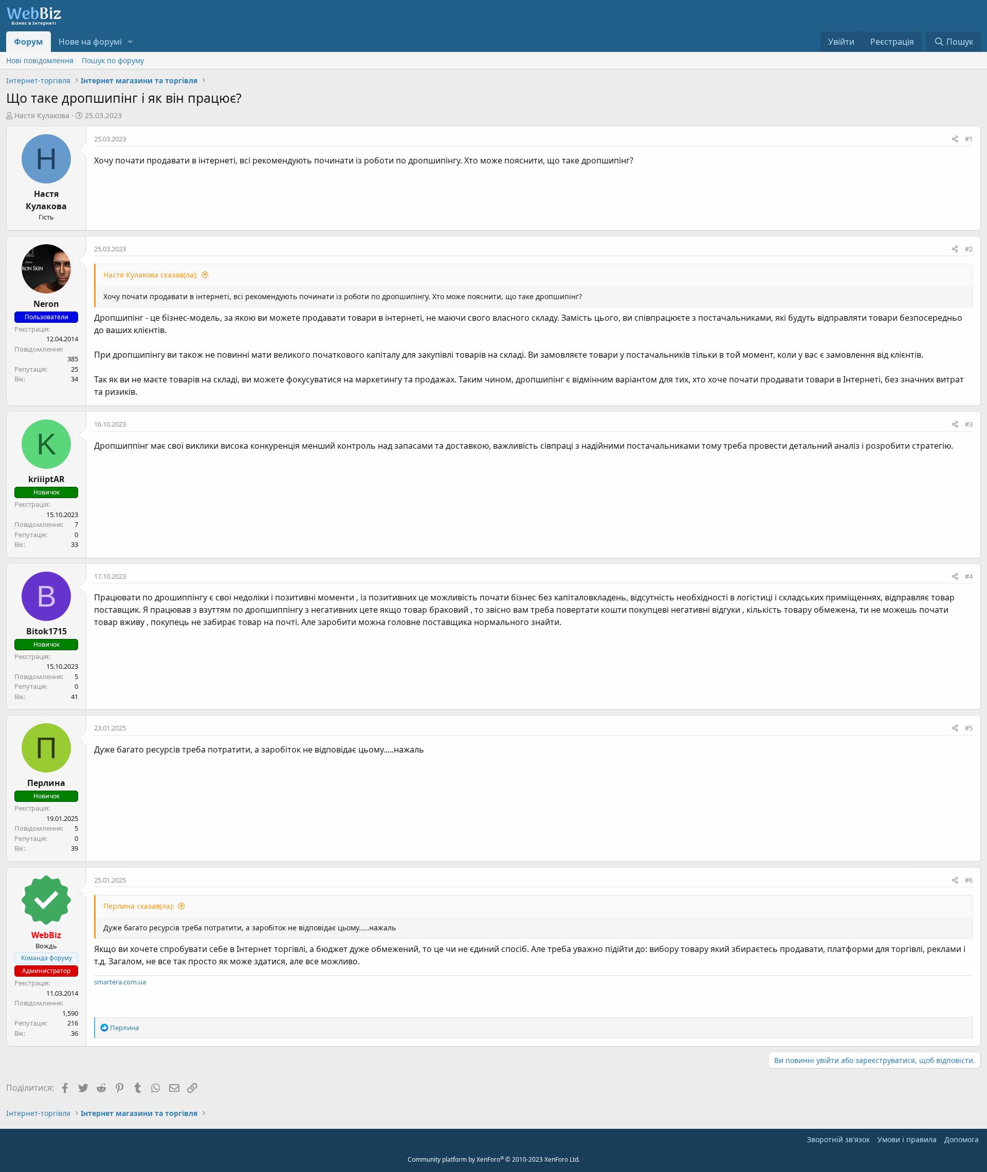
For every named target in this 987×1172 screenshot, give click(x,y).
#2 (969, 248)
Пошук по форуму (113, 60)
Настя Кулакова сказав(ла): (150, 275)
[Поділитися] (954, 139)
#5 (969, 728)
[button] (130, 41)
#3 (969, 424)
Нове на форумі (90, 41)
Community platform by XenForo (494, 1159)
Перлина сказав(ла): (138, 906)
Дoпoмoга (961, 1139)
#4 (969, 576)
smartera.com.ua (120, 981)
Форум (28, 41)
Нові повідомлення (40, 60)
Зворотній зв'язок (838, 1139)
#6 (969, 880)
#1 (969, 138)
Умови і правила (907, 1139)
